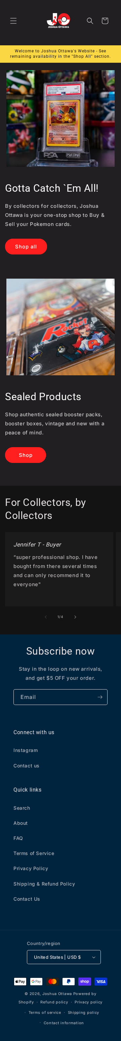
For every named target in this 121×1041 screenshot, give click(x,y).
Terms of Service (33, 853)
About (20, 823)
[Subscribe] (99, 697)
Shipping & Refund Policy (44, 884)
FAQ (18, 838)
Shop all (26, 246)
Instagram (25, 750)
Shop (26, 455)
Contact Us (26, 899)
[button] (13, 20)
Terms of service (45, 1012)
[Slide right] (75, 617)
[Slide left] (45, 617)
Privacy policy (89, 1002)
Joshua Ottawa (57, 993)
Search (21, 808)
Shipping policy (83, 1012)
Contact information (64, 1023)
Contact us (26, 765)
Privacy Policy (30, 868)
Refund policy (54, 1002)
